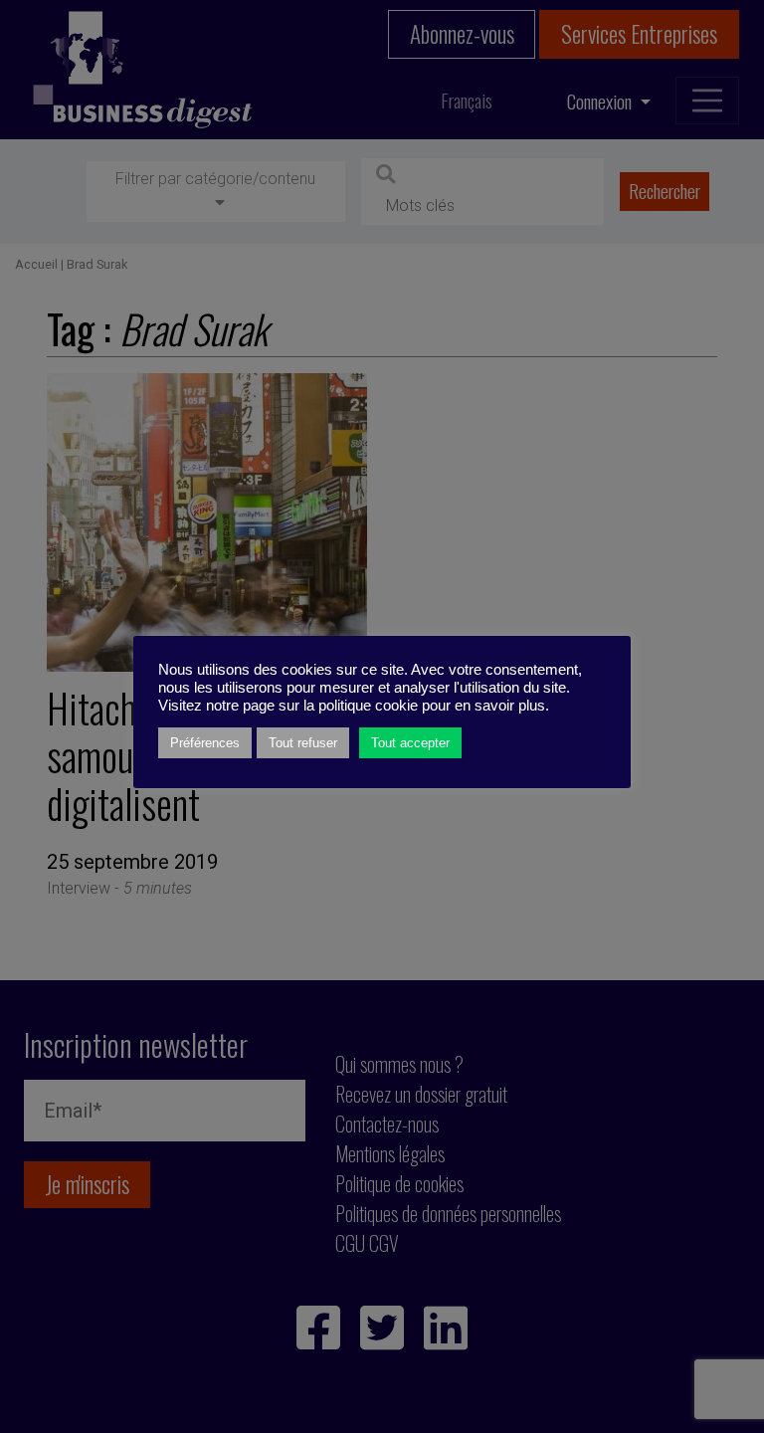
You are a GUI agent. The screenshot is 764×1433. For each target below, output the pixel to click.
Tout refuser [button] (303, 742)
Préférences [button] (205, 742)
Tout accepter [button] (410, 742)
